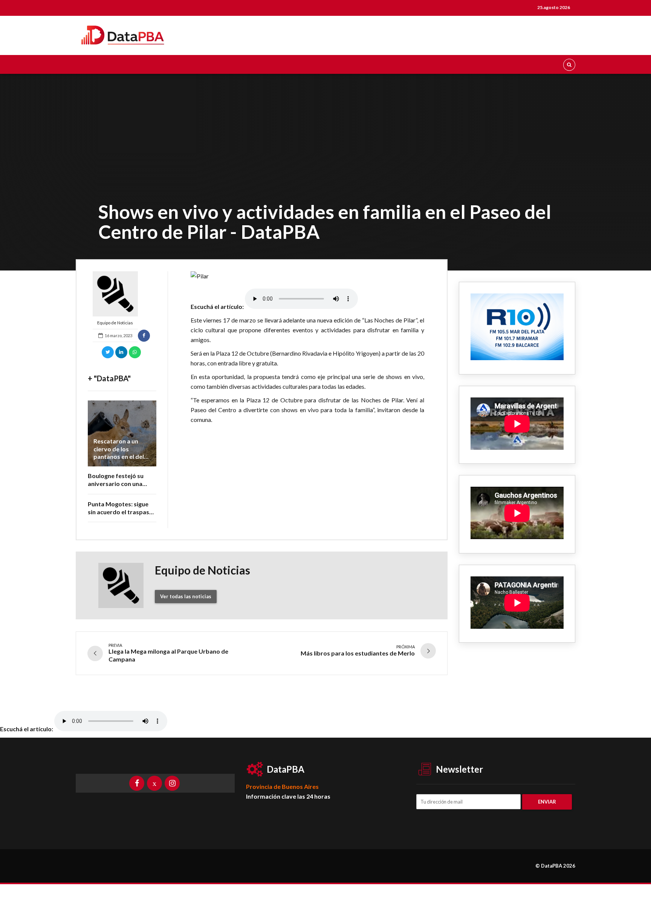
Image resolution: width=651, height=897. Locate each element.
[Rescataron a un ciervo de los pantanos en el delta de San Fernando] (122, 433)
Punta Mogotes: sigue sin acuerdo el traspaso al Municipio (120, 511)
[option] (308, 276)
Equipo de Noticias (115, 322)
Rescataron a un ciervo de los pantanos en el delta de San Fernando (121, 452)
